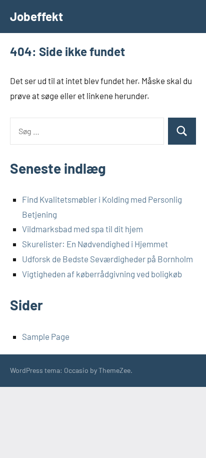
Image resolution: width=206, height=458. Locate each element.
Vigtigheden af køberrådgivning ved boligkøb (102, 274)
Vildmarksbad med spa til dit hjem (82, 229)
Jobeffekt (36, 16)
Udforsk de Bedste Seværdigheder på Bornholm (107, 259)
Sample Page (46, 336)
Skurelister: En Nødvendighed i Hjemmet (95, 244)
